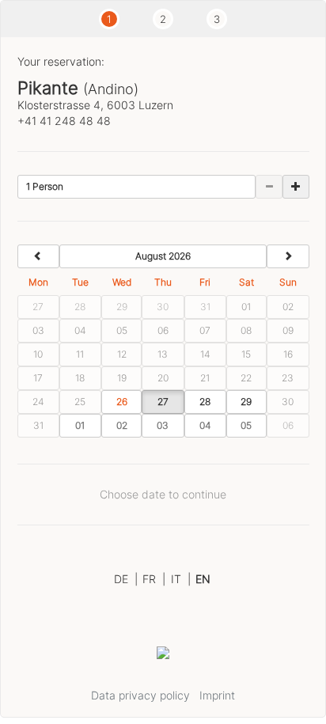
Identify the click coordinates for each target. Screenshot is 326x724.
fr (153, 579)
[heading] (163, 256)
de (126, 579)
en (202, 579)
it (181, 579)
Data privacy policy (140, 695)
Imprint (217, 695)
